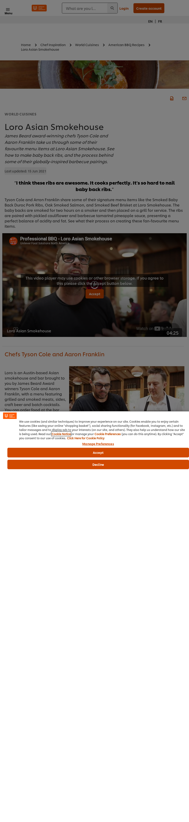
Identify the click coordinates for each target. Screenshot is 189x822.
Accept (98, 452)
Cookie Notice (61, 434)
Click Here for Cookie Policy (85, 438)
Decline (98, 464)
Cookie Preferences (107, 434)
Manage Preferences (98, 444)
